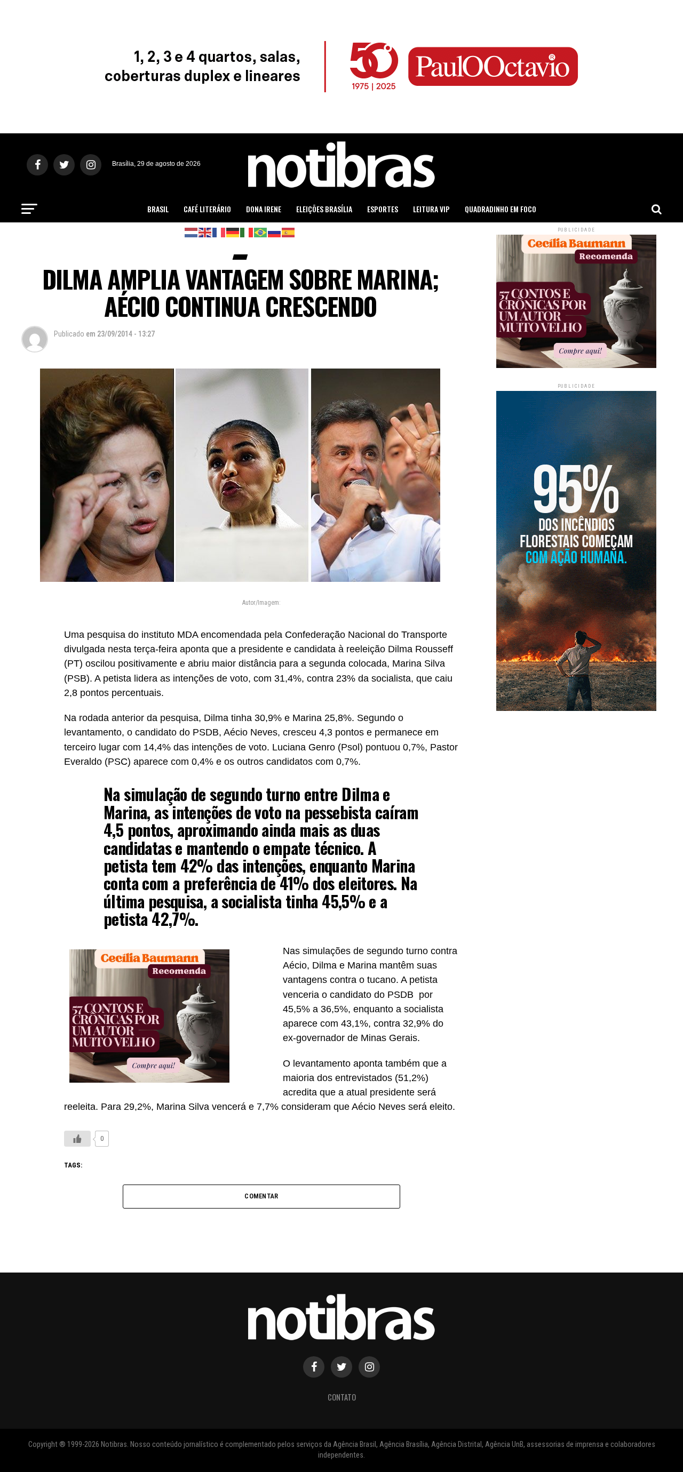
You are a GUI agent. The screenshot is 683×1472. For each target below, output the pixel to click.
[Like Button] (77, 1139)
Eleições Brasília (324, 208)
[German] (233, 232)
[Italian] (247, 232)
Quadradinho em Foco (500, 208)
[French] (219, 232)
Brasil (158, 208)
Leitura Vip (431, 208)
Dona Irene (263, 208)
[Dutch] (191, 232)
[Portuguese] (261, 232)
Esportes (382, 208)
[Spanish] (289, 232)
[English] (205, 232)
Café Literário (207, 208)
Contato (342, 1397)
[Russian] (275, 232)
